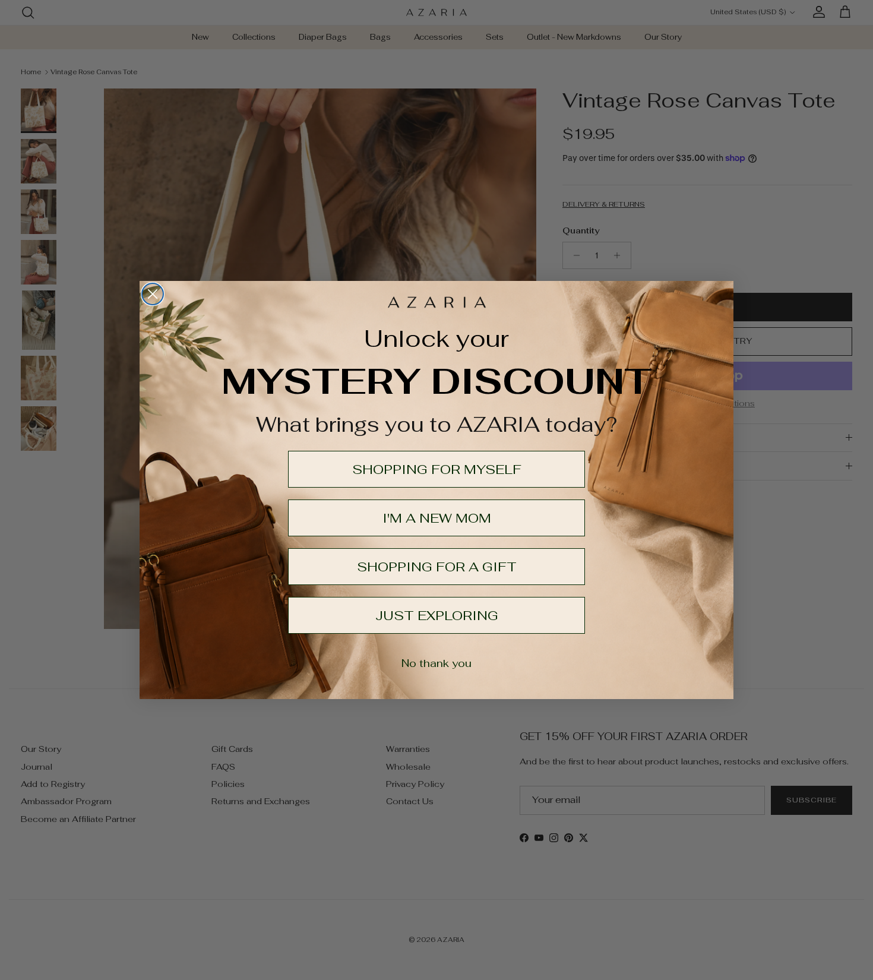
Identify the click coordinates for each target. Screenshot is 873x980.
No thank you (436, 663)
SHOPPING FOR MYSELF (436, 469)
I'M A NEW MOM (436, 518)
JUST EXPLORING (436, 615)
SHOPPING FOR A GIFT (437, 566)
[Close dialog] (152, 294)
